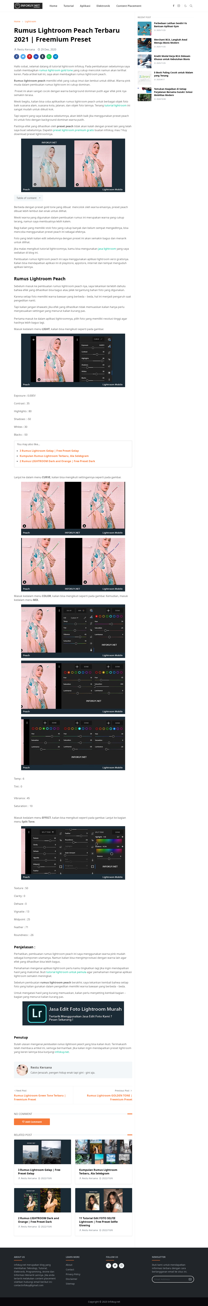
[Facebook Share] (16, 56)
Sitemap (70, 1283)
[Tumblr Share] (42, 56)
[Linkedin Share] (36, 56)
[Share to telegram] (55, 56)
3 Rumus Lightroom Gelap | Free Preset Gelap (49, 451)
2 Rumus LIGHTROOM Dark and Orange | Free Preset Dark (57, 461)
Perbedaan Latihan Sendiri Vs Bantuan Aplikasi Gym (170, 25)
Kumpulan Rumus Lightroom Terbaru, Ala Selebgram (54, 456)
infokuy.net (62, 1052)
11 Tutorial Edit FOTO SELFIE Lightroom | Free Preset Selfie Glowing (98, 1221)
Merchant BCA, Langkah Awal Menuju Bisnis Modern (170, 41)
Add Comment (33, 1121)
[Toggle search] (191, 6)
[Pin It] (29, 56)
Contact (70, 1269)
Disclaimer (71, 1278)
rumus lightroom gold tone (56, 70)
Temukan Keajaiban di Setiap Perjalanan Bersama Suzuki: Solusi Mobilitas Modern (173, 92)
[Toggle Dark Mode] (185, 5)
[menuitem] (53, 6)
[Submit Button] (190, 1279)
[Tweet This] (23, 56)
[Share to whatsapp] (49, 56)
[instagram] (178, 6)
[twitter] (115, 1265)
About (69, 1264)
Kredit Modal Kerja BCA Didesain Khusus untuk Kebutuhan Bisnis (172, 57)
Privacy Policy (73, 1274)
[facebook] (173, 6)
